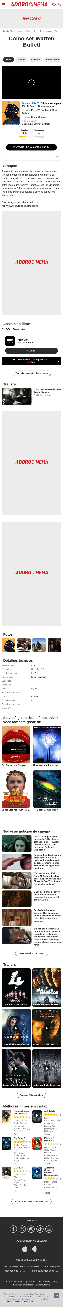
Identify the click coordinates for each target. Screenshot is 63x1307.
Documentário (46, 106)
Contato (31, 1281)
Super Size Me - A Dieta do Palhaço (21, 809)
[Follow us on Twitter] (23, 1229)
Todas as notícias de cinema (32, 953)
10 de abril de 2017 (32, 103)
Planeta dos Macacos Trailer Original (47, 1004)
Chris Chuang (38, 117)
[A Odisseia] (37, 1116)
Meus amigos (39, 130)
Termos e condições (46, 1281)
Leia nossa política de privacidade (19, 1302)
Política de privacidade (23, 1285)
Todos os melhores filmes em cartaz (31, 1201)
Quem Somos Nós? (47, 809)
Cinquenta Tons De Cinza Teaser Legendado (16, 1085)
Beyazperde (11, 1270)
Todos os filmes (32, 31)
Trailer (16, 1134)
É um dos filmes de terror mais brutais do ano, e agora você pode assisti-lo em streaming (47, 896)
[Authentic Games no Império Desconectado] (37, 1173)
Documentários (46, 31)
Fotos (8, 634)
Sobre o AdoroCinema (15, 1281)
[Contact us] (49, 1229)
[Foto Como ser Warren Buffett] (8, 645)
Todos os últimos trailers (31, 1095)
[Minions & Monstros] (37, 1143)
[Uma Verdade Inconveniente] (47, 744)
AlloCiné (7, 1266)
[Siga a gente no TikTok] (40, 1229)
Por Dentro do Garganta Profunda (20, 765)
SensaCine (47, 1266)
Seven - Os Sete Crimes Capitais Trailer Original (47, 1045)
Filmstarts (25, 1266)
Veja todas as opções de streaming (32, 373)
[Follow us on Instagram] (31, 1229)
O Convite (18, 1168)
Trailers (9, 384)
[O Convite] (6, 1173)
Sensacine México (42, 1270)
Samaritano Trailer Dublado (16, 1045)
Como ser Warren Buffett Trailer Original (47, 390)
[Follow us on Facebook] (14, 1229)
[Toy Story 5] (6, 1143)
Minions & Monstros (49, 1139)
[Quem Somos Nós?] (47, 789)
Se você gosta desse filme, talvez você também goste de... (30, 720)
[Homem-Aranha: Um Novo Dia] (6, 1116)
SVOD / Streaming (14, 329)
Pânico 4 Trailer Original (16, 1004)
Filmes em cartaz (16, 31)
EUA (33, 665)
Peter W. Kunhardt (41, 110)
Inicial (5, 31)
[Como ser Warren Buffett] (11, 113)
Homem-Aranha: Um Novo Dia (22, 1112)
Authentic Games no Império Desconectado (51, 1171)
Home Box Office (38, 669)
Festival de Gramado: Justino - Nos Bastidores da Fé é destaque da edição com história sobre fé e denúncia (47, 915)
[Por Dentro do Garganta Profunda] (16, 744)
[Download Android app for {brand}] (36, 1248)
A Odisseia (49, 1111)
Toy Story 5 (19, 1138)
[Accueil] (28, 4)
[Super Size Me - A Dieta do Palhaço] (16, 789)
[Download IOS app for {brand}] (26, 1248)
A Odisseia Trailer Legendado (46, 1085)
